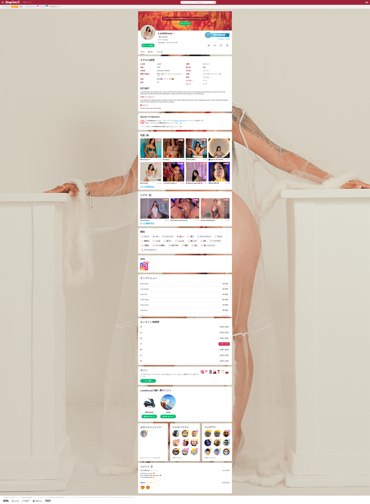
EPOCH (52, 497)
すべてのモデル (6, 6)
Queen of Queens (180, 120)
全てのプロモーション (31, 6)
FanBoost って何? (224, 39)
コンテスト (42, 6)
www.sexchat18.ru (27, 497)
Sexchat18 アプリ (55, 6)
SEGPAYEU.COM (59, 497)
